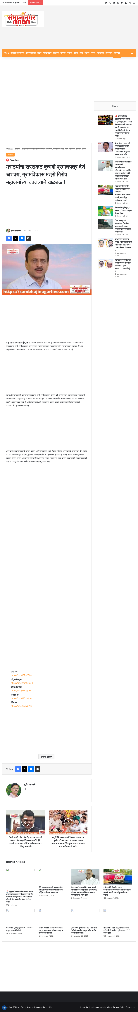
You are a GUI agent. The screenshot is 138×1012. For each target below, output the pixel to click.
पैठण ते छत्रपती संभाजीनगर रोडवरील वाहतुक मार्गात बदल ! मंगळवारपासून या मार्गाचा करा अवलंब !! (123, 226)
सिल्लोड (56, 53)
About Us (84, 1007)
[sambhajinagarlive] (23, 19)
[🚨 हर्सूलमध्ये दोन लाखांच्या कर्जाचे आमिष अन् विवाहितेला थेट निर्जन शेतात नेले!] (105, 120)
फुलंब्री (87, 53)
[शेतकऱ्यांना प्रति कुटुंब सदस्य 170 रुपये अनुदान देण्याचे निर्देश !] (105, 211)
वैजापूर (69, 53)
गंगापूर (76, 53)
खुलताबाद (100, 53)
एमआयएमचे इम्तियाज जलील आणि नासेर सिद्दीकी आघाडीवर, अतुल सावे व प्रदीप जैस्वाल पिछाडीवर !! (123, 244)
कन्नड (93, 53)
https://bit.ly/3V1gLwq (21, 690)
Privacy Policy (119, 1007)
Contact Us (130, 1007)
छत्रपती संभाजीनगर (17, 53)
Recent (115, 106)
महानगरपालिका (31, 53)
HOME (6, 53)
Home (10, 149)
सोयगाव (63, 53)
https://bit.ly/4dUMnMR (22, 683)
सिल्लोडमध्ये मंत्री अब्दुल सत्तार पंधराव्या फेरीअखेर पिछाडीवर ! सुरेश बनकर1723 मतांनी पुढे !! (123, 265)
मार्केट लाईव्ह (47, 53)
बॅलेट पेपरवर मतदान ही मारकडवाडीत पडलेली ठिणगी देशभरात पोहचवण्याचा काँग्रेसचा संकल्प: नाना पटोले (122, 149)
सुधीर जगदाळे (15, 231)
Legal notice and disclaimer (100, 1007)
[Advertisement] (92, 27)
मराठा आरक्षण (47, 757)
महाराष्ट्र (117, 53)
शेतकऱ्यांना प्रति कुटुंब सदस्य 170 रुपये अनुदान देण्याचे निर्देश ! (123, 210)
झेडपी (39, 53)
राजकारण (109, 53)
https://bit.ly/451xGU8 (21, 698)
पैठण (81, 53)
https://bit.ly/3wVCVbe (21, 706)
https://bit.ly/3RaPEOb (21, 675)
